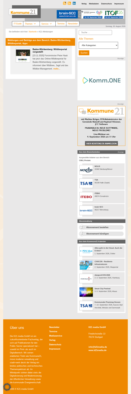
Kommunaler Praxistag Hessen (107, 302)
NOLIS (97, 166)
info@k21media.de (98, 347)
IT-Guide (18, 23)
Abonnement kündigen (97, 234)
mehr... (56, 69)
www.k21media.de (97, 350)
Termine (61, 23)
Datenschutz (55, 344)
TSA (96, 180)
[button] (7, 387)
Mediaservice (55, 336)
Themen (28, 23)
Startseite (33, 32)
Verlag (52, 340)
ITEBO (97, 193)
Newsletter (73, 23)
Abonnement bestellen (97, 227)
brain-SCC (99, 207)
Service (44, 23)
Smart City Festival (103, 289)
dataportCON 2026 (102, 275)
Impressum (54, 349)
